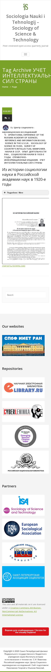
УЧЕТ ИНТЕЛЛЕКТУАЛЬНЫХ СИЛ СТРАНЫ (24, 161)
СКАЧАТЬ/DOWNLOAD (13, 265)
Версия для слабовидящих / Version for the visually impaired (25, 631)
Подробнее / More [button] (15, 192)
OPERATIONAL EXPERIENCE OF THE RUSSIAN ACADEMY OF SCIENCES (24, 136)
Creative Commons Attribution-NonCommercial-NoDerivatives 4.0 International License (21, 611)
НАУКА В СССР (12, 151)
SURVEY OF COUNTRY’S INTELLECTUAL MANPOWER (24, 147)
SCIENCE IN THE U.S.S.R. (17, 143)
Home (5, 86)
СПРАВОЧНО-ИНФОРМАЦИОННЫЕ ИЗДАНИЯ (21, 158)
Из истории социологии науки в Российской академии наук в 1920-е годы (24, 177)
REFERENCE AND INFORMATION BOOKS (25, 140)
